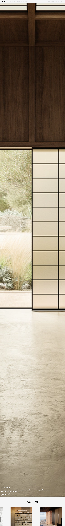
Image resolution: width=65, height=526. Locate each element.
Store (49, 1)
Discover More (5, 494)
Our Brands (18, 1)
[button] (1, 249)
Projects (22, 1)
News (56, 1)
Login (59, 1)
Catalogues (52, 1)
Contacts (26, 1)
